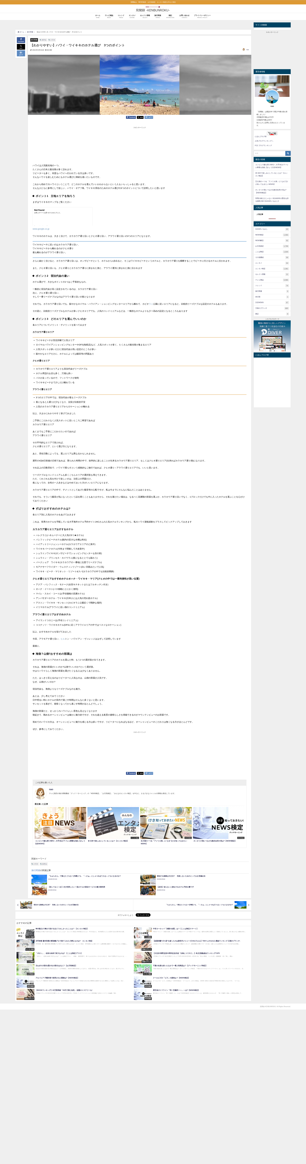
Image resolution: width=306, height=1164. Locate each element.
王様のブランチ (271, 308)
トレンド (271, 285)
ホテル (44, 40)
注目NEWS (271, 302)
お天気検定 (271, 246)
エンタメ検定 (271, 269)
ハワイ (52, 40)
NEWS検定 (271, 235)
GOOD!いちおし (271, 229)
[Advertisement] (139, 145)
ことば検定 (271, 252)
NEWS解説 (271, 240)
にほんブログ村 (261, 136)
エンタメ (271, 263)
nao (247, 49)
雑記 (271, 314)
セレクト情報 (271, 274)
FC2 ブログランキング (263, 145)
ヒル (63, 639)
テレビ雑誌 (271, 280)
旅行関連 (34, 40)
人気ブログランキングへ (264, 141)
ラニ (151, 304)
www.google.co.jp (41, 229)
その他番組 (271, 257)
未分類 (271, 297)
